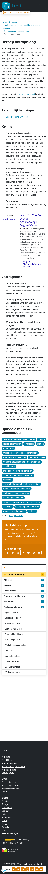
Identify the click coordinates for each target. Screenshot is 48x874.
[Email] (37, 869)
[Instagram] (27, 869)
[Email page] (39, 552)
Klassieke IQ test (12, 623)
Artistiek (24, 117)
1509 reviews (22, 839)
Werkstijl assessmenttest (16, 645)
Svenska (5, 827)
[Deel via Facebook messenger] (32, 869)
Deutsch (5, 811)
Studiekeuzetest (12, 661)
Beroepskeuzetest (13, 618)
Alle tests (23, 580)
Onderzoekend (12, 117)
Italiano (5, 814)
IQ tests (23, 585)
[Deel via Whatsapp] (41, 869)
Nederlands (7, 808)
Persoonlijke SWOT (14, 640)
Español (5, 801)
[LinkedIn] (18, 552)
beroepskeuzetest (27, 94)
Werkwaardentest (12, 672)
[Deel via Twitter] (18, 869)
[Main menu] (42, 6)
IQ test (4, 779)
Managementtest (12, 667)
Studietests (23, 602)
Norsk (4, 821)
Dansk (4, 830)
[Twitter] (12, 552)
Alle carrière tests (9, 763)
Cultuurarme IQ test (13, 629)
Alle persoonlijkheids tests (13, 766)
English (5, 798)
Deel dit (8, 869)
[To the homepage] (12, 6)
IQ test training (11, 612)
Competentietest (12, 656)
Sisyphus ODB (16, 516)
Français (5, 804)
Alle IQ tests (7, 760)
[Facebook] (7, 552)
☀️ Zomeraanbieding (23, 574)
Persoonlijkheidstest (14, 634)
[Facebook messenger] (28, 552)
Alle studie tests (9, 770)
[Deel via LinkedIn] (23, 869)
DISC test (9, 650)
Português (6, 817)
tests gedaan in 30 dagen (17, 12)
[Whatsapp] (33, 552)
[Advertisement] (24, 703)
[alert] (3, 870)
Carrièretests (23, 591)
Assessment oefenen (11, 789)
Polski (4, 824)
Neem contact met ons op (13, 843)
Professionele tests (23, 607)
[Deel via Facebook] (14, 869)
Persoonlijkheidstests (23, 596)
